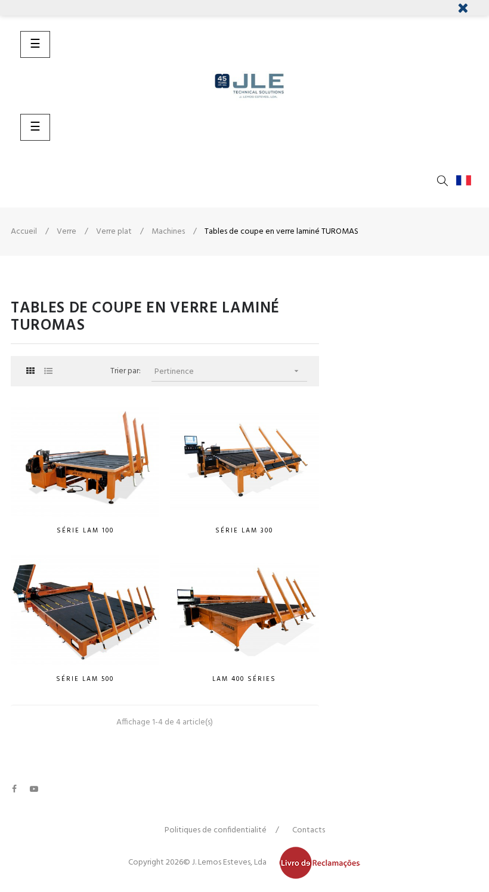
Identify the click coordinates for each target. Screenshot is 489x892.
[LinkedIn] (54, 783)
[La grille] (30, 371)
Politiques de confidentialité (216, 830)
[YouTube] (34, 789)
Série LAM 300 (244, 530)
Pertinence (227, 372)
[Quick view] (150, 515)
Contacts (308, 830)
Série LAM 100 (85, 530)
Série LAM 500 (85, 679)
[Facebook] (14, 789)
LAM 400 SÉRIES (244, 679)
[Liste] (48, 371)
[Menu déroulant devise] (466, 180)
